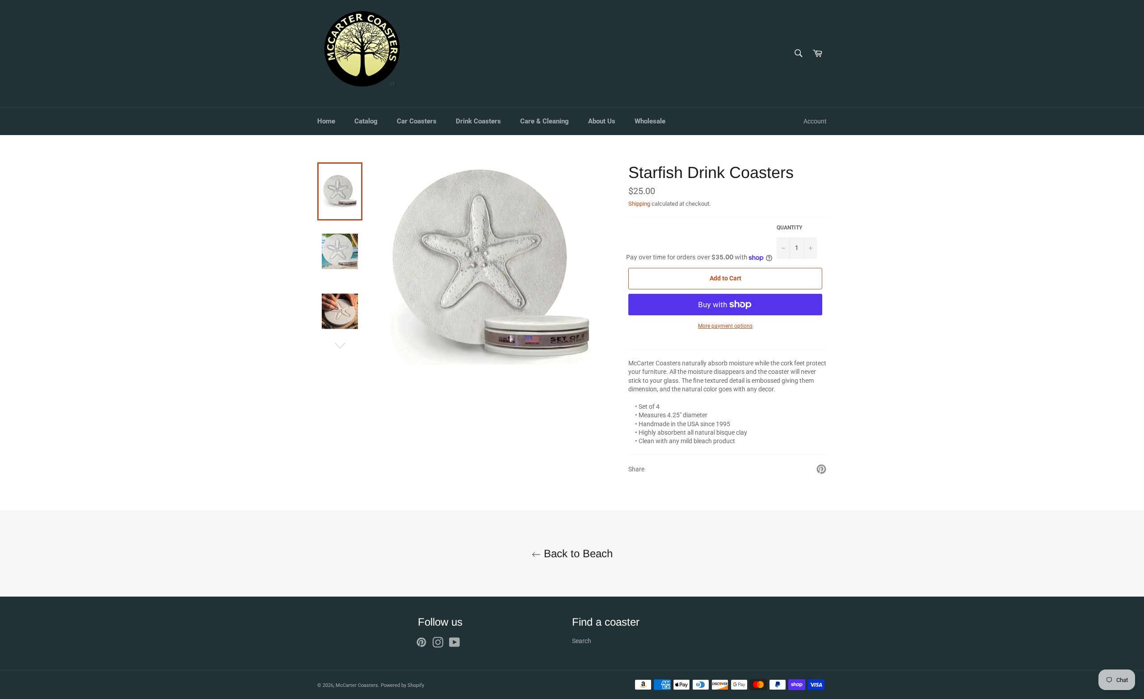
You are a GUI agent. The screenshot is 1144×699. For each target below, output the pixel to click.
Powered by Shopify (402, 685)
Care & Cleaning (544, 121)
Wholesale (650, 121)
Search (581, 640)
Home (326, 121)
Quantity (789, 228)
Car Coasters (417, 121)
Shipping (639, 203)
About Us (601, 121)
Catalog (366, 121)
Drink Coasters (478, 121)
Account (815, 121)
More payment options (725, 326)
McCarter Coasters (357, 685)
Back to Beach (577, 553)
